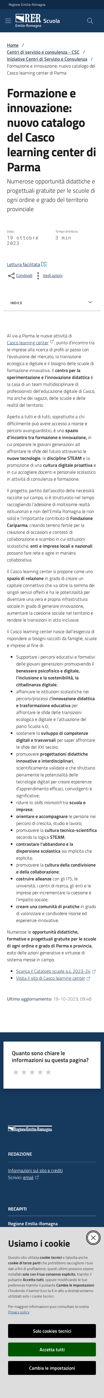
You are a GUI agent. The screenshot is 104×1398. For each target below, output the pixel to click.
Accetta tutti (52, 1349)
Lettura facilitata (23, 264)
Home (12, 45)
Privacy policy (18, 1312)
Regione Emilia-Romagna (27, 4)
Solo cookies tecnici (52, 1331)
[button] (90, 21)
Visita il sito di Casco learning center (50, 978)
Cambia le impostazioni (52, 1367)
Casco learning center (28, 342)
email (28, 1177)
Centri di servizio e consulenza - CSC (43, 52)
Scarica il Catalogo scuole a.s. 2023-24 (53, 971)
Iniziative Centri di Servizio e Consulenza (47, 58)
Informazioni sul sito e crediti (35, 1170)
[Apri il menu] (8, 20)
